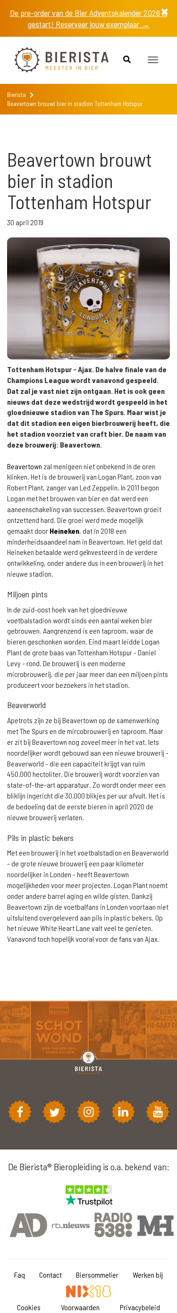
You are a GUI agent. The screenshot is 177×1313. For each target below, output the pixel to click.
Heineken (64, 530)
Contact (50, 1274)
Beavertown (24, 466)
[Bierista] (54, 60)
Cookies (29, 1307)
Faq (19, 1274)
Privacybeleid (140, 1307)
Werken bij (148, 1274)
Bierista (16, 94)
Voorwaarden (80, 1307)
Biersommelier (97, 1274)
